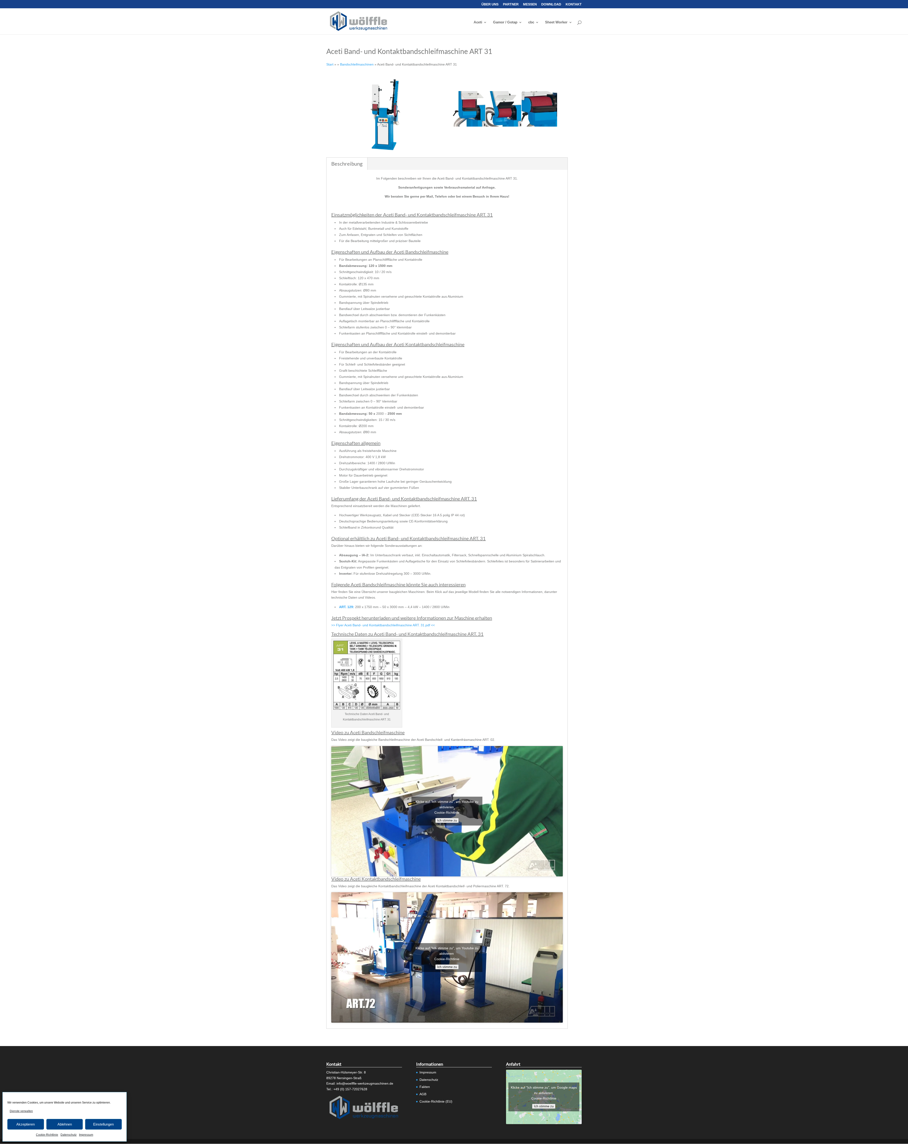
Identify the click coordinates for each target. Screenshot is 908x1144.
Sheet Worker (556, 22)
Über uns (489, 4)
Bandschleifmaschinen (357, 64)
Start (329, 64)
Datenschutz (69, 1134)
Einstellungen (103, 1124)
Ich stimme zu (447, 820)
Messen (530, 4)
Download (551, 4)
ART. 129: (346, 607)
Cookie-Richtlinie (47, 1134)
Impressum (86, 1134)
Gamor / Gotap (505, 22)
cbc (531, 22)
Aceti (478, 22)
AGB (422, 1094)
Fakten (424, 1087)
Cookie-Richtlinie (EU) (435, 1101)
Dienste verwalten (21, 1111)
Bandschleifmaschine (383, 584)
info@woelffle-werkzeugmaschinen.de (364, 1083)
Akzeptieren (25, 1124)
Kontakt (574, 4)
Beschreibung (346, 163)
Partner (511, 4)
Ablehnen (64, 1124)
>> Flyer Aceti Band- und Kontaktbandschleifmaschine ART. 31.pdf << (383, 625)
